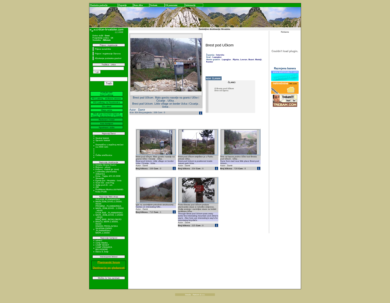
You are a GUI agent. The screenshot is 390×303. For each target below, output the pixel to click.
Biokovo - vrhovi (102, 167)
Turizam (153, 5)
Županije (122, 5)
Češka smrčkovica (103, 155)
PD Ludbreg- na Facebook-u (106, 102)
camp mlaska (101, 243)
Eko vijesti (106, 106)
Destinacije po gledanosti (109, 267)
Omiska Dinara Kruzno (105, 165)
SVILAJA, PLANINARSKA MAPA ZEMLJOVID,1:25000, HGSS (108, 201)
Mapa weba (106, 110)
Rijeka (235, 59)
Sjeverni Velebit (102, 140)
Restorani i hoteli (106, 120)
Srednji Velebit (102, 138)
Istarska (220, 55)
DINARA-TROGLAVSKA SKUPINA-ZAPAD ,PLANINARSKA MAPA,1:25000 (106, 229)
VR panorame (171, 5)
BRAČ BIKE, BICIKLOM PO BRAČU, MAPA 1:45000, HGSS (108, 221)
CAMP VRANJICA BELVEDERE (103, 248)
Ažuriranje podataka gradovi (108, 58)
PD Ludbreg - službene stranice (106, 98)
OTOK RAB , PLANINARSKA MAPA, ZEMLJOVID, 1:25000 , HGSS (109, 215)
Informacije (190, 5)
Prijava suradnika (103, 49)
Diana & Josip (101, 252)
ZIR (97, 187)
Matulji (258, 59)
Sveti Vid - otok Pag (104, 183)
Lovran (243, 59)
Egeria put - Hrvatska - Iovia (108, 180)
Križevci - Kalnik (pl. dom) (107, 169)
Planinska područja (98, 5)
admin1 (98, 240)
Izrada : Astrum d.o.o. (195, 294)
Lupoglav (217, 57)
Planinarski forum (109, 262)
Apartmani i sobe (107, 127)
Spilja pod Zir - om (103, 185)
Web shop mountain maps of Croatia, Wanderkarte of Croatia (106, 115)
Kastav (209, 62)
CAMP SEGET (102, 245)
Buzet (251, 59)
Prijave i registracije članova (108, 53)
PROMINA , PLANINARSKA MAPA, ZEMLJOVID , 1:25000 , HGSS (109, 208)
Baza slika (138, 5)
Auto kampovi (106, 123)
